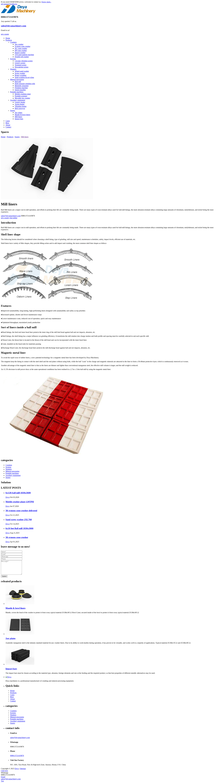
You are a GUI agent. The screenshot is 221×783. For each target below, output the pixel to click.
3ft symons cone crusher (17, 537)
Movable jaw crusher (22, 98)
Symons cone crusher (22, 46)
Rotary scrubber (20, 75)
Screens (13, 59)
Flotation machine (21, 88)
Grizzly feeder (20, 102)
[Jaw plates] (113, 625)
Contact (8, 127)
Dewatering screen (21, 67)
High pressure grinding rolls (25, 84)
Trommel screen (20, 65)
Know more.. (46, 2)
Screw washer (20, 73)
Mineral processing (17, 79)
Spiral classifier (20, 90)
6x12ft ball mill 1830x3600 (18, 493)
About (8, 125)
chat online (13, 218)
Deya (7, 497)
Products (9, 40)
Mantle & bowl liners (22, 115)
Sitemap (23, 769)
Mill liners (18, 117)
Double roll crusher (22, 57)
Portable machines (16, 92)
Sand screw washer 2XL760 (19, 519)
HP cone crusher (21, 50)
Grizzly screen (20, 63)
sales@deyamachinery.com (13, 26)
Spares (12, 110)
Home (8, 38)
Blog (7, 123)
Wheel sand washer (22, 71)
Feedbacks (13, 4)
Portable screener (21, 96)
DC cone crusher (21, 48)
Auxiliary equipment (17, 100)
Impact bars (19, 119)
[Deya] (18, 12)
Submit (4, 576)
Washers (13, 69)
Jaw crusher (19, 44)
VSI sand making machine (24, 55)
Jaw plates (18, 113)
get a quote (5, 34)
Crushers (13, 42)
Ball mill (18, 82)
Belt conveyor (20, 108)
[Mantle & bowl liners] (113, 595)
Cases (8, 121)
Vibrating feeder (20, 106)
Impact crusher (20, 53)
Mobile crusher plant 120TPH (20, 502)
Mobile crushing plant (23, 94)
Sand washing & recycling (24, 77)
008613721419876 (17, 756)
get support (5, 4)
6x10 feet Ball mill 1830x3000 (19, 528)
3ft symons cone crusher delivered (21, 510)
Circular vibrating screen (24, 61)
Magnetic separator (22, 86)
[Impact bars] (113, 655)
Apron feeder (19, 104)
